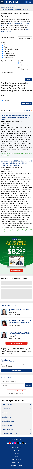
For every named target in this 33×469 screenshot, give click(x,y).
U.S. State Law (7, 425)
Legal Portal (16, 450)
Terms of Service (16, 459)
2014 (22, 9)
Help (16, 456)
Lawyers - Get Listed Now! (16, 391)
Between (23, 63)
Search (28, 79)
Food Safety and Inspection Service (10, 9)
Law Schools (6, 417)
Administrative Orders (11, 49)
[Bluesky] (20, 443)
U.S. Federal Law (8, 421)
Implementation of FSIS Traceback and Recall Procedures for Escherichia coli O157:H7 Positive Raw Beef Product (16, 163)
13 (30, 9)
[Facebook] (13, 443)
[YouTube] (10, 443)
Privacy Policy (16, 462)
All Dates (23, 61)
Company (16, 453)
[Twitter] (23, 443)
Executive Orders (9, 55)
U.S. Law (7, 6)
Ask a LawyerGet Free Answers (7, 361)
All (5, 45)
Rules (5, 47)
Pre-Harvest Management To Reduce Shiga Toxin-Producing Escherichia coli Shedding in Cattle (16, 117)
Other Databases (8, 429)
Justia (2, 6)
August (27, 9)
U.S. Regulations (15, 6)
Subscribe (27, 111)
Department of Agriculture (8, 7)
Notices (6, 51)
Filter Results (26, 103)
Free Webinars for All (8, 305)
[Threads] (18, 443)
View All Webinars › (16, 343)
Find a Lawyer (6, 377)
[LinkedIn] (8, 443)
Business (5, 413)
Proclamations (8, 57)
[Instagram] (15, 443)
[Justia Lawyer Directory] (25, 443)
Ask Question (16, 370)
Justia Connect (16, 447)
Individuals (6, 409)
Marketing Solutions (9, 433)
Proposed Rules (9, 53)
